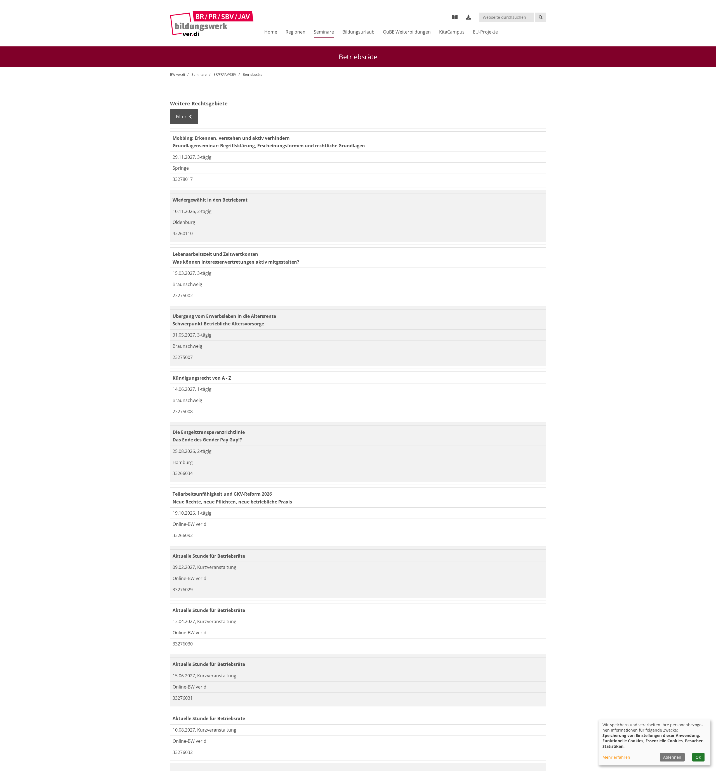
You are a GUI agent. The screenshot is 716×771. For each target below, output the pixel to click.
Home (270, 32)
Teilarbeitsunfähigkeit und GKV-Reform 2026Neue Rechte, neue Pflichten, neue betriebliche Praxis (243, 497)
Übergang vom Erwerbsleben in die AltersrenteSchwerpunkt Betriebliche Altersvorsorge (234, 319)
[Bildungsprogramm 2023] (455, 17)
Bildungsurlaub (358, 32)
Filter (182, 116)
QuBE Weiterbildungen (407, 32)
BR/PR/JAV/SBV (224, 74)
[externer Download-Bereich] (468, 17)
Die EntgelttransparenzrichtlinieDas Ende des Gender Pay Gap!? (215, 435)
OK (698, 757)
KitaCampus (452, 32)
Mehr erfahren (616, 757)
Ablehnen (672, 757)
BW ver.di (177, 74)
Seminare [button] (324, 32)
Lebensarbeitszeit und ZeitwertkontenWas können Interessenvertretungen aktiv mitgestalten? (247, 257)
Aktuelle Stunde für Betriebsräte (215, 555)
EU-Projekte (485, 32)
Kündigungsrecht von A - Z (207, 377)
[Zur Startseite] (212, 23)
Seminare (199, 74)
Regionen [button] (295, 32)
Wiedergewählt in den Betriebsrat (217, 199)
